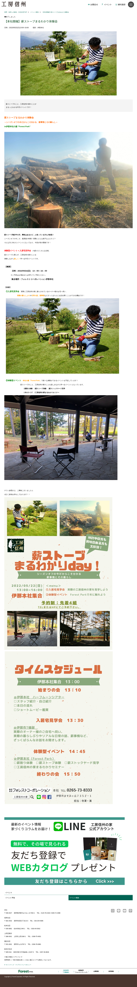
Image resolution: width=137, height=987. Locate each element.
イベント (108, 4)
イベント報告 (74, 897)
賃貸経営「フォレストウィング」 (81, 971)
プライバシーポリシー (24, 965)
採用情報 (111, 971)
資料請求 (121, 4)
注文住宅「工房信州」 (66, 971)
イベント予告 (10, 897)
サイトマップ (10, 965)
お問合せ (94, 4)
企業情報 (96, 971)
